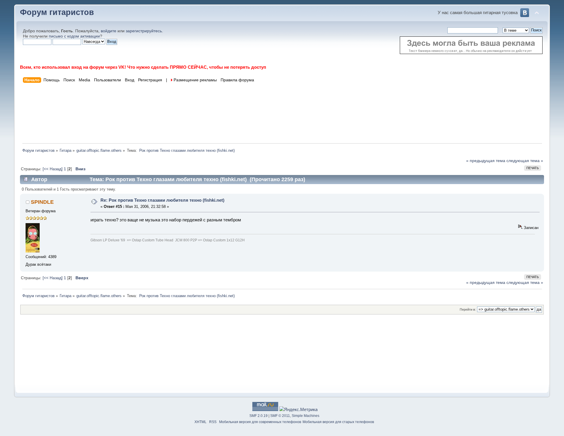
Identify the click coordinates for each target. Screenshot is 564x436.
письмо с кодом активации (74, 36)
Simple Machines (305, 416)
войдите (108, 31)
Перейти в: (468, 309)
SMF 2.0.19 (258, 416)
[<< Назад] (53, 169)
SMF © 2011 (280, 416)
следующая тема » (524, 161)
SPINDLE (42, 202)
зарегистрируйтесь (144, 31)
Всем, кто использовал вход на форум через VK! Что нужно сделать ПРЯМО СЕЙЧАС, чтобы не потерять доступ (143, 67)
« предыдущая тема (485, 161)
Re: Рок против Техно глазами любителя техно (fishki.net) (162, 200)
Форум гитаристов (57, 12)
